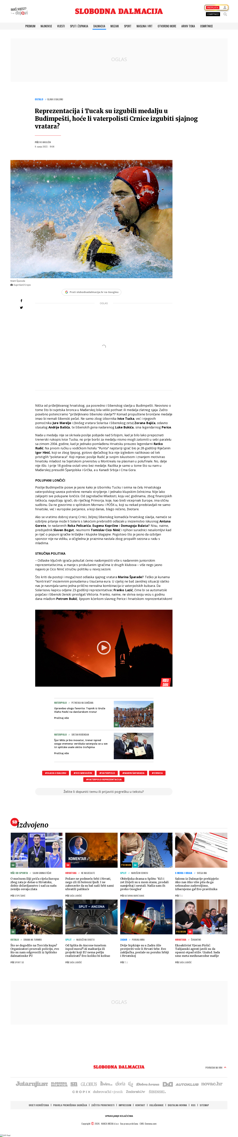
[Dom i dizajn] (167, 1083)
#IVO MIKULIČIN (83, 773)
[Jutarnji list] (31, 1083)
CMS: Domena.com (148, 1123)
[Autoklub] (187, 1083)
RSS (193, 1105)
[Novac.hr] (211, 1083)
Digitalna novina (177, 1105)
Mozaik (114, 26)
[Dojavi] (19, 11)
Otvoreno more (167, 26)
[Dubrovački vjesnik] (108, 1091)
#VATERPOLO (107, 773)
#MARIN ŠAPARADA (133, 773)
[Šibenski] (157, 1091)
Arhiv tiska (188, 26)
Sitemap (204, 1105)
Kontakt (140, 1105)
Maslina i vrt (144, 26)
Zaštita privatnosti (102, 1105)
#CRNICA (157, 773)
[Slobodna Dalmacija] (119, 11)
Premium (30, 26)
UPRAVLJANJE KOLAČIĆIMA (119, 1116)
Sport (127, 26)
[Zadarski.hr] (136, 1091)
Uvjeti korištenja (39, 1105)
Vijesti (61, 26)
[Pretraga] (225, 14)
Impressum (125, 1105)
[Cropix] (81, 1091)
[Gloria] (120, 1083)
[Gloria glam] (131, 1083)
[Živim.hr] (106, 1083)
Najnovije (46, 26)
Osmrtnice (206, 26)
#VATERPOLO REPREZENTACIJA (104, 779)
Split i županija (79, 26)
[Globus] (89, 1083)
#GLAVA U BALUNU (55, 773)
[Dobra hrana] (148, 1083)
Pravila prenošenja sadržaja (70, 1105)
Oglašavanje (156, 1105)
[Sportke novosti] (74, 1083)
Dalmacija (99, 26)
